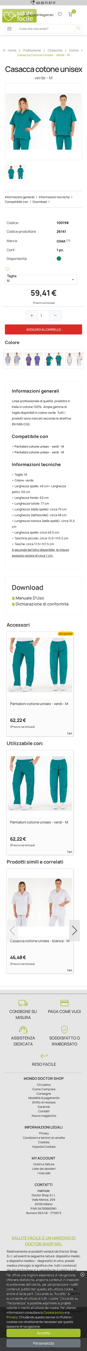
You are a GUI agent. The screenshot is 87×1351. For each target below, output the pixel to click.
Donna (74, 50)
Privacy (12, 1317)
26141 (61, 231)
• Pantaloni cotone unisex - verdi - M (38, 446)
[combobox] (37, 280)
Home (9, 50)
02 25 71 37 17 (45, 3)
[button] (73, 280)
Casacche (55, 50)
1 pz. (60, 250)
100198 (63, 222)
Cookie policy (54, 1312)
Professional (32, 50)
